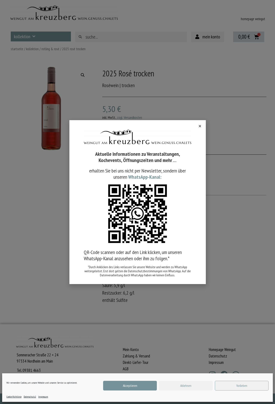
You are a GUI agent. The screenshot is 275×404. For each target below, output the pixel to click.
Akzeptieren (130, 386)
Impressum (43, 396)
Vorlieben (241, 386)
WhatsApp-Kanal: (145, 177)
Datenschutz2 (30, 396)
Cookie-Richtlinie (13, 396)
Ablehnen (185, 386)
